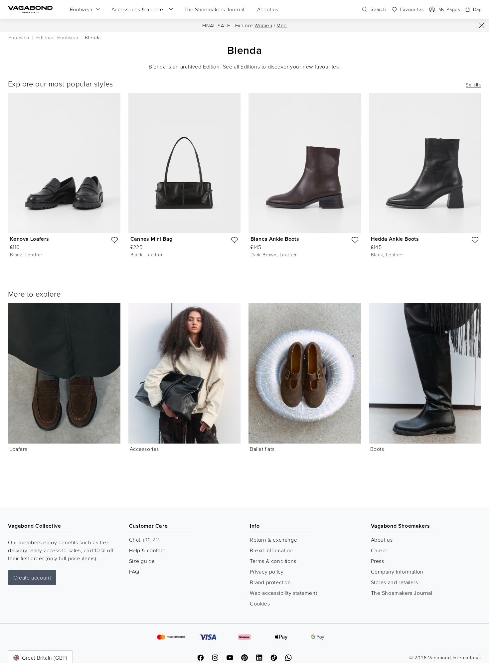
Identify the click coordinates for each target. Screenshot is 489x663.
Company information (397, 571)
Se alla (473, 85)
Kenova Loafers (29, 239)
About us (382, 539)
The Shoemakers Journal (401, 593)
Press (377, 561)
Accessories (144, 449)
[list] (244, 180)
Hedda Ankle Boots (395, 239)
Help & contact (147, 550)
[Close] (481, 25)
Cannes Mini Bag (151, 239)
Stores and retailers (394, 582)
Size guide (142, 561)
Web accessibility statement (283, 593)
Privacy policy (266, 571)
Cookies (260, 603)
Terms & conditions (273, 561)
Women (263, 25)
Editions (250, 66)
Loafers (18, 449)
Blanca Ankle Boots (274, 239)
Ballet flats (262, 449)
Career (379, 550)
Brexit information (271, 550)
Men (281, 25)
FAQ (134, 571)
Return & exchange (273, 539)
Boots (377, 449)
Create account (32, 577)
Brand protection (270, 582)
